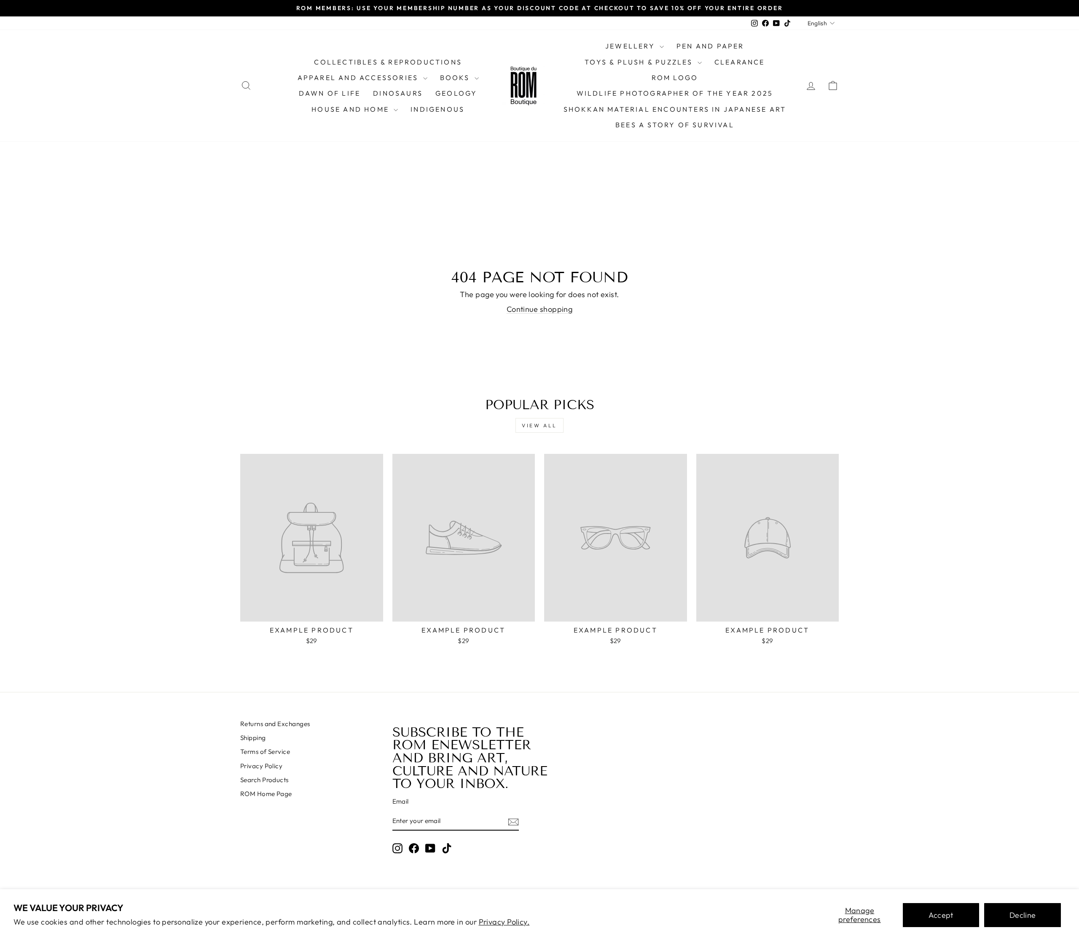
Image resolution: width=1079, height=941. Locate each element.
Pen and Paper (710, 46)
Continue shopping (540, 309)
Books (456, 77)
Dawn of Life (329, 93)
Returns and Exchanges (275, 724)
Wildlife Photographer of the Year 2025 (675, 93)
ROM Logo (675, 77)
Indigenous (437, 109)
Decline (1022, 915)
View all (539, 425)
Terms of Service (265, 752)
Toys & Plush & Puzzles (640, 62)
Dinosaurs (398, 93)
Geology (456, 93)
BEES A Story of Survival (674, 125)
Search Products (264, 780)
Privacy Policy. (504, 922)
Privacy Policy (261, 766)
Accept (941, 915)
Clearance (739, 62)
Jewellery (631, 46)
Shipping (253, 738)
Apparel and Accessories (359, 77)
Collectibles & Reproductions (388, 62)
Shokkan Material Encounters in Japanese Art (675, 109)
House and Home (351, 109)
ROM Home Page (266, 794)
